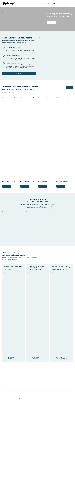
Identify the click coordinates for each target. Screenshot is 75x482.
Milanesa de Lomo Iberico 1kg (27, 181)
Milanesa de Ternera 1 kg (62, 181)
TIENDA (69, 87)
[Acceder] (67, 3)
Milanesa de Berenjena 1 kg (8, 181)
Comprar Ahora (51, 22)
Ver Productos (19, 73)
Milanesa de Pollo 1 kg (43, 181)
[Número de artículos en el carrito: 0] (71, 3)
